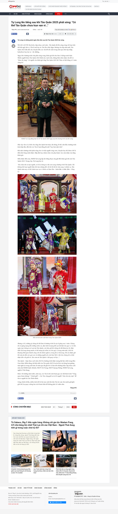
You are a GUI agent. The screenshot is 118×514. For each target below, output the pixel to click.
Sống (34, 29)
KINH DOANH (37, 14)
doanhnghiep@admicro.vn (58, 498)
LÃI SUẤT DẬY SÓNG (39, 6)
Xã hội (20, 488)
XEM (74, 407)
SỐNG (58, 14)
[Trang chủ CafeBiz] (10, 13)
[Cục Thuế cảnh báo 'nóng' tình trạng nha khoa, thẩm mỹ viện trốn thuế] (44, 460)
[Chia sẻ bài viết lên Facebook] (13, 41)
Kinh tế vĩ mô (28, 488)
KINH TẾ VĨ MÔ (26, 14)
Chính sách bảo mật (13, 504)
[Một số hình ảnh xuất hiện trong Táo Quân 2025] (47, 316)
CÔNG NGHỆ (49, 14)
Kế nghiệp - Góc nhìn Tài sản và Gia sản (80, 6)
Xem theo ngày (46, 407)
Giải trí (40, 29)
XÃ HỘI (16, 14)
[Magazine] (11, 1)
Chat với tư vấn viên (56, 502)
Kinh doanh (38, 488)
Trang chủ (11, 488)
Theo (47, 393)
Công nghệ (48, 488)
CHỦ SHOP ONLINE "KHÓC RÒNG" (58, 6)
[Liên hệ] (27, 34)
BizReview (28, 6)
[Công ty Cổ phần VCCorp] (78, 493)
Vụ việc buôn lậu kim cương (33, 9)
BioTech (97, 6)
